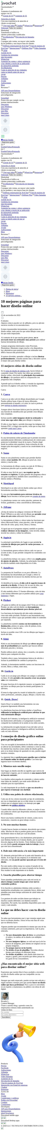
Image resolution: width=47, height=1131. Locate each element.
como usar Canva (14, 428)
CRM (5, 51)
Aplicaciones (6, 83)
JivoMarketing (8, 37)
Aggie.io (7, 537)
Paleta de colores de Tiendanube (19, 433)
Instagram (38, 26)
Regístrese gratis (8, 142)
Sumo (6, 453)
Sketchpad (8, 483)
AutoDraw (8, 568)
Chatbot (20, 26)
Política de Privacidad (9, 1100)
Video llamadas (40, 48)
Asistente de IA (21, 16)
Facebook (4, 1068)
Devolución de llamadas (25, 37)
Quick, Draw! (11, 699)
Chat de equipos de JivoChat (12, 1083)
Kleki (6, 639)
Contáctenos (5, 1105)
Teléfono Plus (27, 48)
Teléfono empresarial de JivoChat (15, 46)
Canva (6, 394)
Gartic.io (9, 671)
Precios (4, 76)
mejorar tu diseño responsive (15, 405)
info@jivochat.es (7, 1113)
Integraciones (15, 48)
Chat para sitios (9, 26)
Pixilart (7, 600)
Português (16, 147)
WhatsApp (28, 26)
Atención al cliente (8, 19)
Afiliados (4, 79)
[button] (23, 7)
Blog (3, 85)
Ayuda (3, 81)
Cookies (4, 1102)
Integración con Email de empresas (14, 1085)
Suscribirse (6, 1017)
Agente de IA (8, 16)
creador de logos (39, 496)
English (4, 147)
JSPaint (7, 507)
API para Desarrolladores (10, 1109)
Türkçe (9, 147)
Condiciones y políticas (10, 1098)
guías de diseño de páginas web (17, 371)
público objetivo (18, 805)
